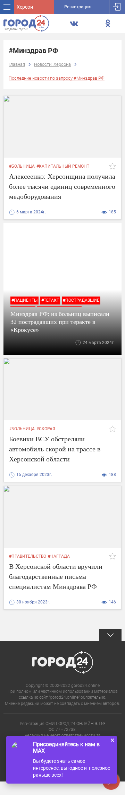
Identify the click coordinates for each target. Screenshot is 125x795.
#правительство (27, 556)
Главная (17, 64)
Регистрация (77, 6)
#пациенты (24, 300)
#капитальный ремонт (62, 166)
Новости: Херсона (52, 64)
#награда (59, 556)
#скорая (45, 428)
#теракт (50, 300)
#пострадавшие (81, 300)
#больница (22, 166)
